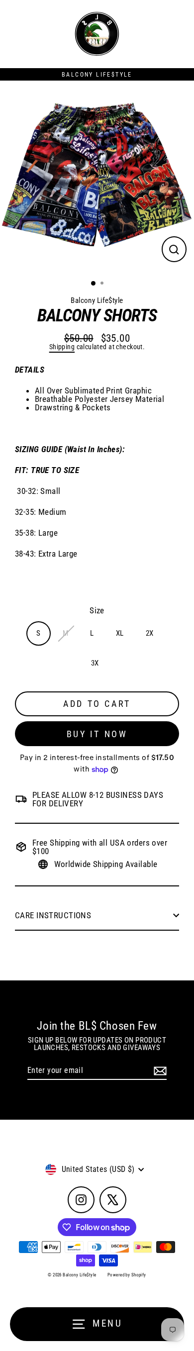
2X (150, 633)
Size (97, 610)
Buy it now (97, 734)
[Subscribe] (159, 1071)
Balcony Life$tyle (97, 300)
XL (120, 633)
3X (95, 663)
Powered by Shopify (126, 1274)
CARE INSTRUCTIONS (54, 915)
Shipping (62, 347)
